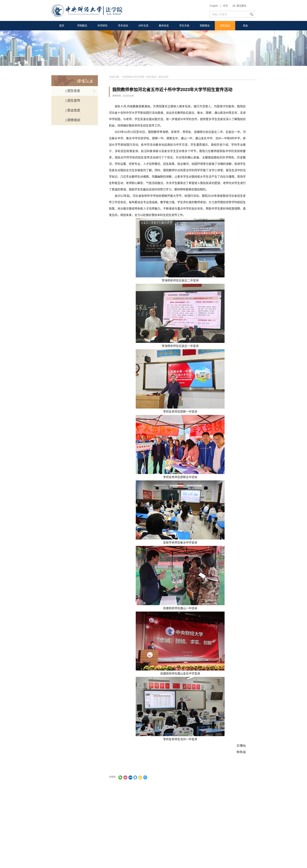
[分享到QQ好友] (135, 777)
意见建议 (241, 5)
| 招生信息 (73, 91)
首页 (61, 25)
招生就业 (225, 25)
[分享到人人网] (130, 777)
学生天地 (184, 25)
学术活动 (123, 25)
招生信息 (164, 76)
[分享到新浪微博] (125, 777)
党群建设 (205, 25)
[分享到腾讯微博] (145, 777)
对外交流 (143, 25)
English (214, 5)
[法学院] (86, 11)
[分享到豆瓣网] (150, 777)
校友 (245, 25)
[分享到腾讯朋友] (120, 777)
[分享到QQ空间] (140, 777)
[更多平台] (155, 777)
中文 (225, 5)
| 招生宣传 (73, 100)
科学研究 (102, 25)
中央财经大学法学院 (133, 76)
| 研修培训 (73, 120)
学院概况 (82, 25)
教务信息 (164, 25)
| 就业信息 (73, 110)
